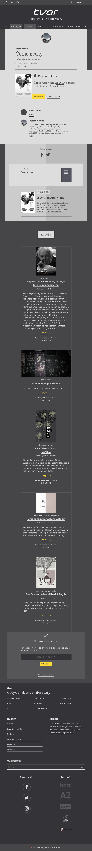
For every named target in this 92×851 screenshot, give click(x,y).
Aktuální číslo (13, 698)
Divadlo (62, 727)
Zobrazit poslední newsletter (45, 670)
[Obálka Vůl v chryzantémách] (46, 572)
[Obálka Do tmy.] (46, 426)
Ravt (40, 26)
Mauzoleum (53, 727)
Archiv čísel (65, 698)
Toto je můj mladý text (46, 285)
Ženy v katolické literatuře (59, 724)
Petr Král (64, 209)
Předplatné (65, 703)
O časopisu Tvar (41, 708)
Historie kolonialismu (74, 727)
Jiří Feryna (49, 205)
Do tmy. (46, 451)
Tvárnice (69, 26)
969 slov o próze (62, 733)
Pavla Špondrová (53, 209)
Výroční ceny (63, 730)
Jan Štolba (41, 205)
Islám (72, 733)
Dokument (53, 730)
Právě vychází (76, 724)
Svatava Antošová (57, 211)
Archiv (79, 26)
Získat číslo (52, 96)
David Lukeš (41, 203)
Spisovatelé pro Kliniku (46, 383)
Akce (47, 26)
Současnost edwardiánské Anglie (46, 594)
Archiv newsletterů (45, 675)
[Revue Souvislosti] (65, 806)
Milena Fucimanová (56, 207)
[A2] (65, 796)
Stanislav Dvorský (43, 211)
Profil (31, 115)
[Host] (65, 785)
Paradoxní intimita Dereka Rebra (46, 518)
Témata (29, 26)
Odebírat (45, 664)
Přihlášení (38, 96)
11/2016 (60, 82)
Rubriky (15, 26)
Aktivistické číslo (50, 198)
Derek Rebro (51, 203)
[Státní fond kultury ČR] (65, 829)
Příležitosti (58, 26)
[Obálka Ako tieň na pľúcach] (46, 503)
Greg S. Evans (62, 203)
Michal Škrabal (42, 207)
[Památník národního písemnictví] (65, 818)
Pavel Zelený (41, 209)
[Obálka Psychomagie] (46, 261)
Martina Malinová (60, 205)
